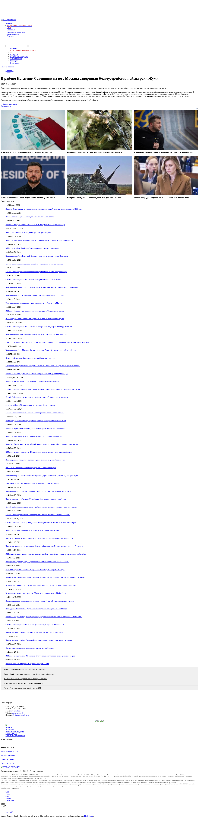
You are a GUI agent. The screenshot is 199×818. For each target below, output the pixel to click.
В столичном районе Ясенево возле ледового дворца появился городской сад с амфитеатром (42, 476)
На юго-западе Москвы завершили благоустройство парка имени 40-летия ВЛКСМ (38, 491)
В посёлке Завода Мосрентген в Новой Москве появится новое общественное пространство (42, 444)
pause (8, 794)
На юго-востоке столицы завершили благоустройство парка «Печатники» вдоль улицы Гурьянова (44, 546)
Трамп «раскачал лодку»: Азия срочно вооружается (23, 683)
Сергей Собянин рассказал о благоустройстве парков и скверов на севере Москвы (38, 515)
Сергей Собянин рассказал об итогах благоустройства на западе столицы (34, 264)
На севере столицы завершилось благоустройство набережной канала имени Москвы (39, 538)
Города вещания (7, 759)
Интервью (11, 30)
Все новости (6, 106)
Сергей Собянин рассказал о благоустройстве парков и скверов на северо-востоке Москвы (41, 507)
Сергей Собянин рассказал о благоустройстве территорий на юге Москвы (35, 624)
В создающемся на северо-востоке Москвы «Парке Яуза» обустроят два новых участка (40, 601)
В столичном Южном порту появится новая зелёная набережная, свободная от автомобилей (42, 287)
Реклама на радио (8, 755)
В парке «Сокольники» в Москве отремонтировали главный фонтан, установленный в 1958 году (44, 209)
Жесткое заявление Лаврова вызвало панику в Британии (25, 679)
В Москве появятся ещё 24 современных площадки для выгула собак (33, 381)
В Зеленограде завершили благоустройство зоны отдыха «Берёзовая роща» (35, 570)
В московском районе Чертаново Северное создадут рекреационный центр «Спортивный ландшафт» (45, 577)
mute (7, 796)
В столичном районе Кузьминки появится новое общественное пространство (36, 334)
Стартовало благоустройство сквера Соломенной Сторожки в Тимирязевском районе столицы (43, 366)
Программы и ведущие (16, 32)
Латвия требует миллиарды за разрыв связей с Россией (25, 669)
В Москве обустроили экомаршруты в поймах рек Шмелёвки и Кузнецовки (35, 428)
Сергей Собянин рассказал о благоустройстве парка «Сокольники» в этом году (37, 397)
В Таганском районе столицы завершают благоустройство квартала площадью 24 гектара (41, 585)
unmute (8, 798)
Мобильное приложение (15, 736)
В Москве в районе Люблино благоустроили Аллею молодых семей (32, 248)
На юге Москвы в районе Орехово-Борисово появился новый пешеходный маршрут (39, 640)
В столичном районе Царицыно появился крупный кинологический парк (35, 295)
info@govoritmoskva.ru (20, 715)
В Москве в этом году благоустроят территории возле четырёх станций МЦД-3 (37, 374)
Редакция (10, 36)
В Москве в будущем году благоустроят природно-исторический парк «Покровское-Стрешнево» (44, 617)
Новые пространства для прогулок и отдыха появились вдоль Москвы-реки (35, 460)
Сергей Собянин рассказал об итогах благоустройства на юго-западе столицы (36, 272)
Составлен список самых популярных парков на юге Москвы (30, 648)
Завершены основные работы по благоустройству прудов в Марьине (32, 483)
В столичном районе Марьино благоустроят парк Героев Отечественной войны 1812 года (41, 350)
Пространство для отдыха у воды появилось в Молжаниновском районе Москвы (37, 562)
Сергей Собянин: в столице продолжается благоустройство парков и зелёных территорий (41, 523)
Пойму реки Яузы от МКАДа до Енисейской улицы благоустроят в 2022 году (36, 609)
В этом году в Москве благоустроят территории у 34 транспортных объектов (36, 421)
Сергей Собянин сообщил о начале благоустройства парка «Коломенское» (35, 413)
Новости (9, 24)
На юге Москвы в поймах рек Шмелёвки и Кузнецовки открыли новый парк (36, 499)
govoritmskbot (15, 711)
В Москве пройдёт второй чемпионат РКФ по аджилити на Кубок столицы (35, 225)
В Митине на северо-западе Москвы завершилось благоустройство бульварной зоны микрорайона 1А (46, 554)
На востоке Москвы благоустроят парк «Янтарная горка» (28, 232)
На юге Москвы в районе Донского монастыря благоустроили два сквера (34, 632)
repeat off (9, 812)
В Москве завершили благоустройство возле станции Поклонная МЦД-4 (34, 436)
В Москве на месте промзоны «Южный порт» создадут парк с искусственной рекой (39, 452)
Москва (9, 73)
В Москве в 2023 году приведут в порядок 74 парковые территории (32, 530)
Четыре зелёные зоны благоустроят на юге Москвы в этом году (30, 358)
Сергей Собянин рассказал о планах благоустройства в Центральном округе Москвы (39, 327)
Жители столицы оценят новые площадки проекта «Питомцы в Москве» (34, 303)
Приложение (15, 63)
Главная (4, 67)
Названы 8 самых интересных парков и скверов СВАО (27, 664)
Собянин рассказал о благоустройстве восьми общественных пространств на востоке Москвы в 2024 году (47, 342)
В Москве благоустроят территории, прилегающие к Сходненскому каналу (35, 311)
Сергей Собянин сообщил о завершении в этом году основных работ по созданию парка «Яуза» (43, 389)
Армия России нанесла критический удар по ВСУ (22, 688)
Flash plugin (88, 816)
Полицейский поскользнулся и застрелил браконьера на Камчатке (29, 674)
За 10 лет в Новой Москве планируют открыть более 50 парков (30, 405)
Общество (9, 71)
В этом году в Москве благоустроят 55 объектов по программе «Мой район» (36, 593)
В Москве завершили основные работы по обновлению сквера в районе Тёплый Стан (39, 240)
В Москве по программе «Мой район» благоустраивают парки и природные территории (40, 656)
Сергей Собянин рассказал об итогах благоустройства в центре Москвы (34, 280)
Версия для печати (10, 104)
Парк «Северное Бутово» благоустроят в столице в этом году (30, 217)
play (7, 792)
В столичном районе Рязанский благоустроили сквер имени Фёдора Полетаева (37, 256)
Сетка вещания (13, 34)
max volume (10, 800)
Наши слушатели (7, 763)
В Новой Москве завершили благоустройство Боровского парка (31, 468)
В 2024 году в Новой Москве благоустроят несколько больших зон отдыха (35, 319)
